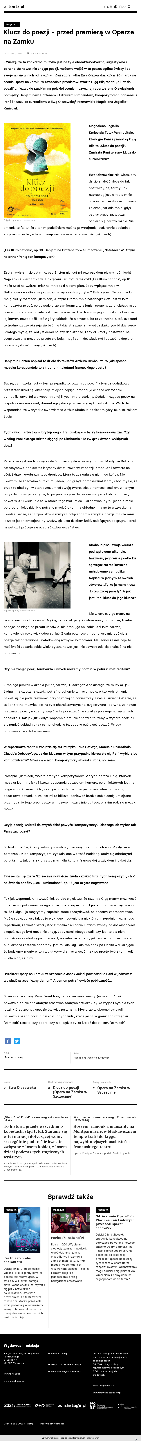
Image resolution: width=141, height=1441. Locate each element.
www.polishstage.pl (14, 1380)
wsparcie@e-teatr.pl (104, 1385)
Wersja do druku (39, 53)
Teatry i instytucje (102, 1082)
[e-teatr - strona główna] (14, 7)
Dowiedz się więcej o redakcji (64, 1371)
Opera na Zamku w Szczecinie (113, 1090)
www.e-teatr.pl (12, 1373)
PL (121, 7)
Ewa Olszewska (22, 1087)
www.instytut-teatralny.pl (107, 1392)
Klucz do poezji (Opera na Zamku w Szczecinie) (70, 1092)
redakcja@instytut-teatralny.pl (64, 1364)
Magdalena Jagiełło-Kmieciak (91, 1057)
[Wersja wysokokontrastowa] (116, 7)
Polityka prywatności (52, 1423)
